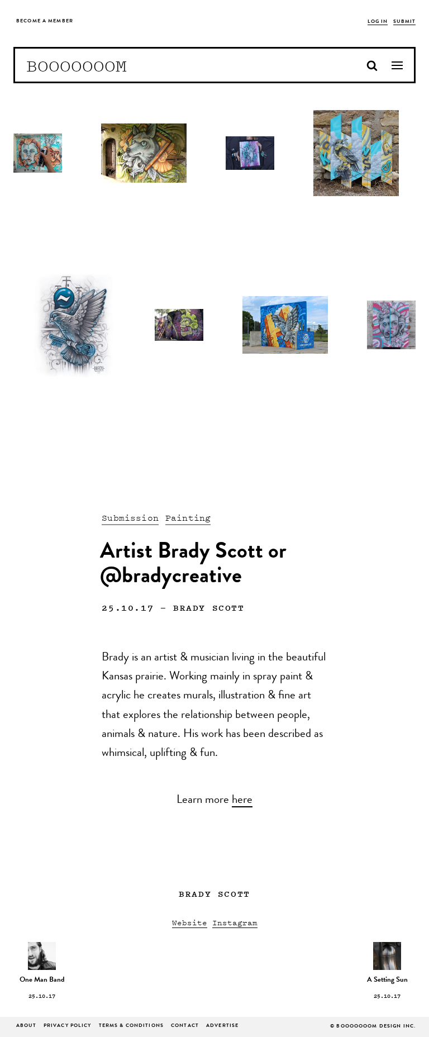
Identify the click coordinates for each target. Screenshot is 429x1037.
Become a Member (44, 21)
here (242, 800)
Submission (130, 517)
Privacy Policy (68, 1026)
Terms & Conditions (131, 1026)
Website (189, 922)
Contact (185, 1026)
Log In (378, 22)
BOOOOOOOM (76, 65)
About (26, 1026)
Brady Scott (209, 607)
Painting (188, 517)
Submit (404, 22)
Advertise (222, 1026)
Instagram (235, 922)
